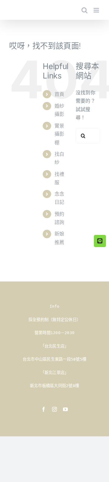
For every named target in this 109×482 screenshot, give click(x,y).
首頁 (59, 94)
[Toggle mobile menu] (97, 10)
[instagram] (54, 409)
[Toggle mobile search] (84, 10)
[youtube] (65, 409)
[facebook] (43, 409)
